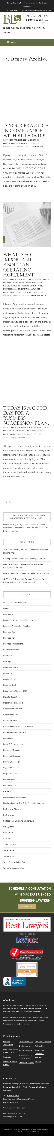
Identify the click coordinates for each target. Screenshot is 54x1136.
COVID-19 (7, 673)
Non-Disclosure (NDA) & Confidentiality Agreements (25, 803)
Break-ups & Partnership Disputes (20, 279)
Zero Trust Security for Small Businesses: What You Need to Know (25, 551)
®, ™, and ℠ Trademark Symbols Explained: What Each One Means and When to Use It (25, 581)
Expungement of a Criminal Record (18, 726)
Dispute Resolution (12, 286)
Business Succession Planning (16, 626)
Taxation (38, 1061)
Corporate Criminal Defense (10, 1063)
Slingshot (28, 1131)
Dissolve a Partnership (31, 286)
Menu (13, 42)
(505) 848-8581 (12, 1096)
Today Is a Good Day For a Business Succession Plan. (26, 415)
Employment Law (10, 714)
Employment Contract (12, 708)
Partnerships (28, 292)
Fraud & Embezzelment (13, 744)
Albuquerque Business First (15, 602)
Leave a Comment (39, 295)
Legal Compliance (11, 767)
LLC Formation (9, 779)
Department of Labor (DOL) (15, 691)
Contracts (7, 655)
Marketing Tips (9, 785)
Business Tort (9, 637)
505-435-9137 (12, 1102)
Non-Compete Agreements (14, 797)
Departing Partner (33, 282)
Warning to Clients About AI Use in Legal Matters (24, 558)
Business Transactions (28, 140)
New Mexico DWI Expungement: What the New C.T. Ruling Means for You (25, 566)
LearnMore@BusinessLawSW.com (21, 1099)
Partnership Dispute (12, 292)
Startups (7, 838)
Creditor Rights (9, 679)
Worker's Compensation (13, 868)
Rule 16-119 (26, 143)
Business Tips (11, 140)
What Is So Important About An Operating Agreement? (19, 265)
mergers (7, 791)
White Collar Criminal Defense (16, 862)
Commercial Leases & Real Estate (10, 1051)
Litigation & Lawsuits (30, 289)
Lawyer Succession (11, 143)
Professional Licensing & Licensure (18, 820)
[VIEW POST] (27, 95)
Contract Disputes (11, 649)
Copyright (7, 661)
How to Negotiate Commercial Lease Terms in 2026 (26, 573)
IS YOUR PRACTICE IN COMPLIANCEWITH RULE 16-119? (25, 130)
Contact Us (27, 906)
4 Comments (37, 146)
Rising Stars (8, 826)
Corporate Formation (12, 667)
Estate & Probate (10, 720)
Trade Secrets (9, 850)
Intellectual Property (12, 750)
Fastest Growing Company (14, 732)
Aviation (6, 608)
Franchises (8, 738)
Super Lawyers (9, 844)
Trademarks (8, 856)
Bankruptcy (8, 614)
